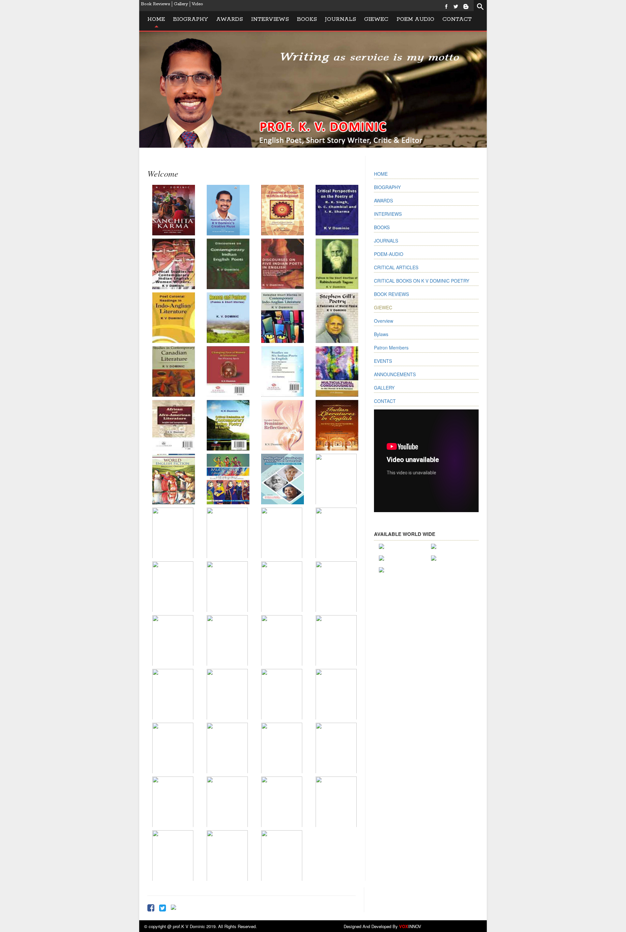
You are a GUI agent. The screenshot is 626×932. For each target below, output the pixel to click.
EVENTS (383, 361)
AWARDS (383, 200)
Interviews (270, 19)
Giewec (376, 19)
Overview (383, 321)
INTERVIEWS (388, 214)
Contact (457, 19)
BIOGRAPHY (387, 187)
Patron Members (391, 347)
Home (156, 19)
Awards (229, 19)
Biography (190, 19)
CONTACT (385, 401)
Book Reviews (155, 4)
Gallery (181, 4)
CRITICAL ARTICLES (396, 267)
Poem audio (415, 19)
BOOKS (307, 19)
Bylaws (381, 334)
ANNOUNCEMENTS (395, 374)
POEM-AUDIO (388, 254)
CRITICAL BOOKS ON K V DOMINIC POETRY (421, 280)
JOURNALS (340, 19)
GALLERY (384, 387)
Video (197, 4)
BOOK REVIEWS (391, 294)
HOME (381, 173)
